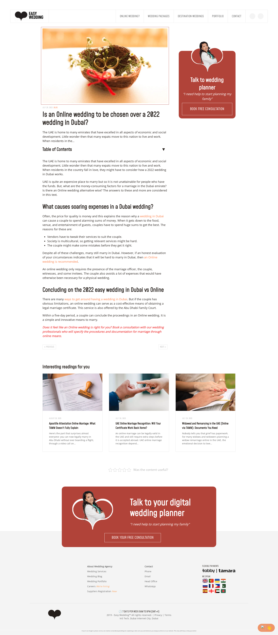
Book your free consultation (133, 537)
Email (148, 576)
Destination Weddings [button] (191, 16)
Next (162, 347)
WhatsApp (150, 586)
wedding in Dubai (152, 216)
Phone (148, 571)
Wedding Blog (94, 576)
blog (56, 107)
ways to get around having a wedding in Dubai (96, 299)
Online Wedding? (130, 16)
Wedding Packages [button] (159, 16)
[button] (207, 109)
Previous (50, 347)
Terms (168, 615)
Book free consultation (207, 109)
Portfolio (218, 16)
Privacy (158, 615)
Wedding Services (96, 571)
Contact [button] (236, 16)
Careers (98, 586)
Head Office (151, 581)
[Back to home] (29, 16)
